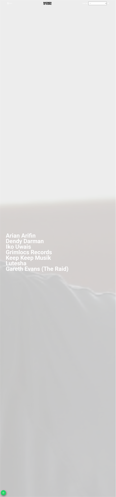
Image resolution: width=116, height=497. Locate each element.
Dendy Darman (25, 241)
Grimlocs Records (29, 252)
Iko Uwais (18, 246)
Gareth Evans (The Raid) (37, 268)
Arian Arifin (21, 235)
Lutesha (16, 263)
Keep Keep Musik (28, 257)
